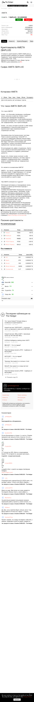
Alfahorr (7, 507)
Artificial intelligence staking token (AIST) (17, 340)
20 (2, 419)
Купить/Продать (22, 41)
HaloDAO (8, 238)
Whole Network (10, 266)
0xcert (8, 263)
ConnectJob (9, 269)
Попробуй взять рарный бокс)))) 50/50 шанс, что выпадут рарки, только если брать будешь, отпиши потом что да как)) (17, 481)
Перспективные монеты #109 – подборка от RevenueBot (18, 371)
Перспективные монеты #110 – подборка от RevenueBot (18, 350)
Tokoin (8, 232)
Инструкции (21, 397)
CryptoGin (8, 446)
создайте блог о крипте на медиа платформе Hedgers (16, 470)
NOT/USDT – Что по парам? (13, 356)
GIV (7, 257)
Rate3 (7, 260)
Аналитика (5, 395)
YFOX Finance (10, 241)
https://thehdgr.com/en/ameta (17, 215)
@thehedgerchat (13, 386)
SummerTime (9, 517)
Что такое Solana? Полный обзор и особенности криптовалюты (16, 321)
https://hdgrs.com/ (7, 472)
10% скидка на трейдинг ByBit (17, 5)
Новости (11, 41)
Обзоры (20, 400)
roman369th (8, 324)
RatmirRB (7, 347)
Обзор (4, 41)
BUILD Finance (10, 244)
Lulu (6, 478)
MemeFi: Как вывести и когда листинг (16, 366)
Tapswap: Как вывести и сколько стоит (17, 361)
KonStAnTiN (8, 433)
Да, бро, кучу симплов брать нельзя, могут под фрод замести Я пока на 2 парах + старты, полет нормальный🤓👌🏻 (16, 510)
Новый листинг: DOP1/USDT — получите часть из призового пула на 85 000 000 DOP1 (19, 328)
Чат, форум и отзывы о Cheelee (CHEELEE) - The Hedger (17, 439)
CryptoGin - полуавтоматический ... (11, 456)
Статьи (4, 400)
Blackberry (8, 497)
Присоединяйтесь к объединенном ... (12, 421)
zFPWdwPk (8, 416)
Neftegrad (7, 342)
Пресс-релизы (22, 395)
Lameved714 (8, 488)
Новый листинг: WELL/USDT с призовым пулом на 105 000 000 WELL (17, 334)
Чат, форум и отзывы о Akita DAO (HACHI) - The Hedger (17, 429)
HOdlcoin (8, 235)
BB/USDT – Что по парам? (13, 345)
